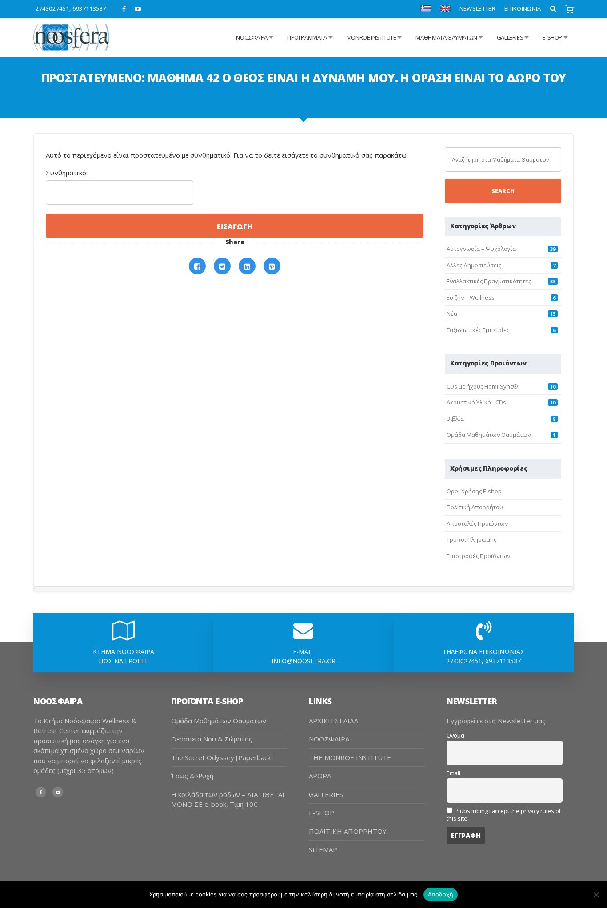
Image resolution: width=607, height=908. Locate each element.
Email (453, 773)
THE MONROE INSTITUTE (350, 757)
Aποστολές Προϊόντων (477, 523)
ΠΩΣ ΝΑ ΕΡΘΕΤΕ (123, 661)
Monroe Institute (371, 37)
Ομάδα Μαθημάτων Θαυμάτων (489, 435)
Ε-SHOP (552, 37)
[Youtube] (138, 9)
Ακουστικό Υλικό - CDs (476, 402)
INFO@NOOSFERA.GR (303, 661)
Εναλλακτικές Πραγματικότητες (489, 281)
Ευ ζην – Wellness (471, 297)
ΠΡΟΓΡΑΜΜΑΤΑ (307, 37)
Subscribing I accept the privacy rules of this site (504, 814)
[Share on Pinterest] (272, 266)
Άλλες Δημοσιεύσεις (474, 265)
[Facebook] (124, 9)
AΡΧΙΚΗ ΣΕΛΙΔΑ (333, 720)
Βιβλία (455, 419)
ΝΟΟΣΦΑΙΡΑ (329, 738)
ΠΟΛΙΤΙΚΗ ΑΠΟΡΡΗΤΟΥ (348, 831)
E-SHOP (321, 812)
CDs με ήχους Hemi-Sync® (482, 386)
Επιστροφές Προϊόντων (478, 556)
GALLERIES (510, 37)
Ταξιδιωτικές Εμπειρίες (478, 330)
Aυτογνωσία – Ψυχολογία (481, 249)
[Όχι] (595, 894)
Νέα (452, 313)
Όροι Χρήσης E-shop (474, 491)
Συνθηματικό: (67, 172)
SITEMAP (323, 849)
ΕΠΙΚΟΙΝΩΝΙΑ (522, 8)
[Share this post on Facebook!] (197, 266)
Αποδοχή (441, 894)
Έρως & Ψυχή (192, 775)
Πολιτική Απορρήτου (475, 507)
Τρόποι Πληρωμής (471, 539)
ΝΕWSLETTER (477, 8)
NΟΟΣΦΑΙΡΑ (252, 37)
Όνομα (455, 735)
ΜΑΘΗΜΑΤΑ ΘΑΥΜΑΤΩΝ (446, 37)
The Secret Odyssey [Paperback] (222, 757)
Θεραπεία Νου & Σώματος (211, 738)
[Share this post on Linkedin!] (247, 266)
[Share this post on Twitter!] (222, 266)
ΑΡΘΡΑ (320, 775)
